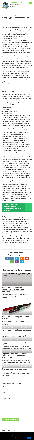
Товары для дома (15, 15)
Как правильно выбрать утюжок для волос (15, 317)
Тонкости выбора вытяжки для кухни (15, 343)
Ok (29, 438)
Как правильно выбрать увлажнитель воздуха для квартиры (13, 289)
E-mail (4, 392)
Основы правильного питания (14, 369)
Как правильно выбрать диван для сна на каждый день (16, 331)
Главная (4, 15)
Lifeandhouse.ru (16, 3)
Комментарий (6, 398)
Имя (3, 386)
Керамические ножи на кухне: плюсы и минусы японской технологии (14, 356)
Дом (8, 15)
